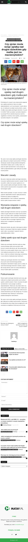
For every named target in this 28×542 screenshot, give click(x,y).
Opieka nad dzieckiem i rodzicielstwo (13, 39)
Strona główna (4, 35)
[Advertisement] (14, 19)
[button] (26, 2)
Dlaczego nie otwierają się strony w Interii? (7, 324)
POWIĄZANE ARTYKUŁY (7, 348)
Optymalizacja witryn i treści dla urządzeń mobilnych (11, 457)
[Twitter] (16, 534)
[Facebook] (12, 534)
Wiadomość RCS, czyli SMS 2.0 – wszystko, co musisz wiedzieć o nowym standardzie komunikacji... (13, 421)
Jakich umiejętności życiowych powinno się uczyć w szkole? (21, 325)
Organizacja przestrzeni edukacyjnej (8, 440)
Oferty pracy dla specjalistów (6, 431)
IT (1, 425)
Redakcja (7, 58)
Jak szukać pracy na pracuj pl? (9, 429)
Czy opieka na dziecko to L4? (17, 360)
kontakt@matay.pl (19, 524)
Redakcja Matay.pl (7, 425)
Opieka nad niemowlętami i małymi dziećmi (14, 40)
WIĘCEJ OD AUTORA (19, 348)
